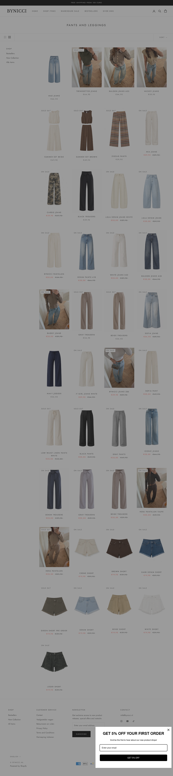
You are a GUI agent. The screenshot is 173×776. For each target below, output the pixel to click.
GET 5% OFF (133, 758)
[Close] (168, 730)
